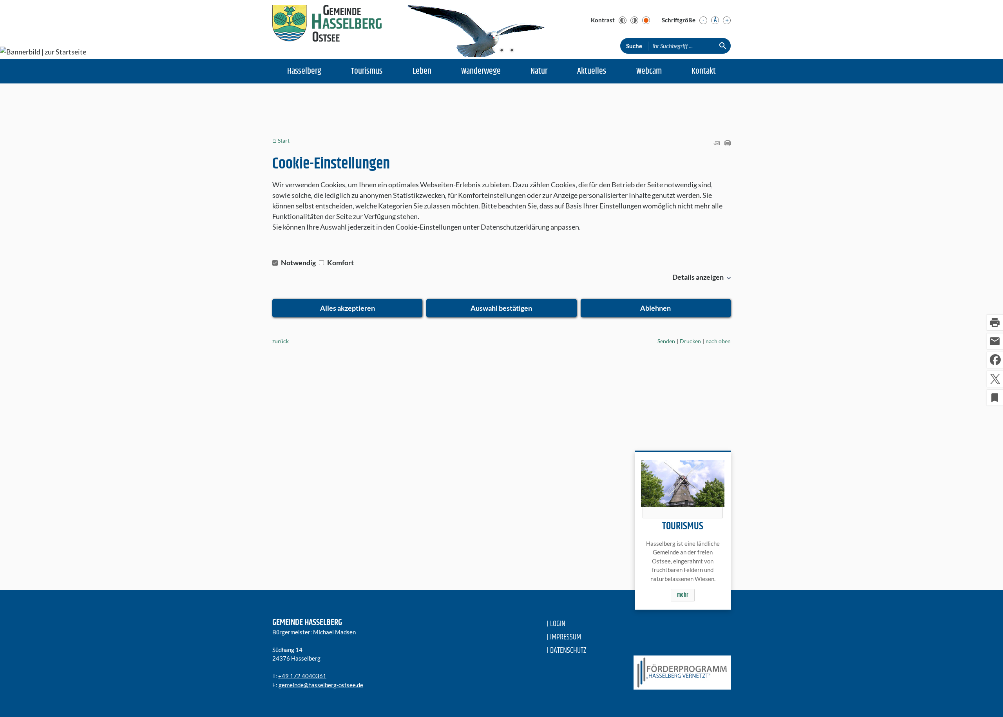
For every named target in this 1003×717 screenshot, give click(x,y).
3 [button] (511, 51)
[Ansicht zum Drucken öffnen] (727, 143)
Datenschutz (568, 651)
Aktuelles (591, 71)
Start (284, 140)
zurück (280, 341)
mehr (682, 594)
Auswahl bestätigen (501, 308)
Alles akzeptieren (347, 308)
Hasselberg (304, 71)
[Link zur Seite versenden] (716, 143)
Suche (634, 45)
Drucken (690, 341)
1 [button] (491, 51)
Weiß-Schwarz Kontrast (634, 20)
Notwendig (298, 262)
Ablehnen (655, 308)
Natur (538, 71)
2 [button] (501, 51)
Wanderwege (481, 71)
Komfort (340, 262)
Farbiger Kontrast (646, 20)
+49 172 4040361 (302, 675)
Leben (422, 71)
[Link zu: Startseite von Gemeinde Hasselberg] (327, 25)
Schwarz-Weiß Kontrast (622, 20)
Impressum (565, 637)
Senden (666, 341)
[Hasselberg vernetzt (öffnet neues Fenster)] (678, 672)
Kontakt (704, 71)
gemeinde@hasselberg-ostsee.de (321, 684)
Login (557, 624)
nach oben (718, 341)
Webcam (649, 71)
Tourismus (366, 71)
